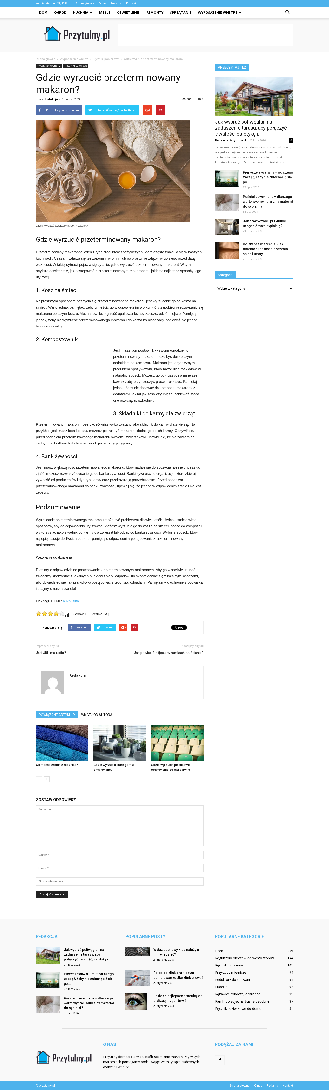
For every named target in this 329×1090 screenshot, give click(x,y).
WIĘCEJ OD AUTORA (96, 715)
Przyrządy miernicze (230, 972)
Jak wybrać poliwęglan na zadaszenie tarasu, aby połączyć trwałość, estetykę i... (251, 128)
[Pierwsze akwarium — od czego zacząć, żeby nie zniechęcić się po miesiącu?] (227, 178)
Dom (43, 12)
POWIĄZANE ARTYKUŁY (57, 715)
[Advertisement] (205, 35)
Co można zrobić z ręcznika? (57, 765)
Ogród (60, 12)
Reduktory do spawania (233, 979)
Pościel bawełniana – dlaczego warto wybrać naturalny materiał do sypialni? (268, 201)
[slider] (50, 613)
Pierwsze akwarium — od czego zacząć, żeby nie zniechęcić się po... (268, 177)
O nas (102, 3)
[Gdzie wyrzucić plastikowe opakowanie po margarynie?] (177, 743)
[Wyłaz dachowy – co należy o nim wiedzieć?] (137, 951)
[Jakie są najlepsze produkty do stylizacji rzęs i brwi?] (136, 1001)
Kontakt (131, 3)
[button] (287, 12)
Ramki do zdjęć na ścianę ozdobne (242, 1001)
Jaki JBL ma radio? (51, 653)
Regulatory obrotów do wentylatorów (244, 958)
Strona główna (85, 3)
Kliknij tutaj (71, 601)
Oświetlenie (128, 12)
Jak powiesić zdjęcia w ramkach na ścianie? (169, 653)
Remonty (154, 12)
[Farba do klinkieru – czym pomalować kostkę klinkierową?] (137, 978)
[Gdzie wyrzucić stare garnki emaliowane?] (119, 743)
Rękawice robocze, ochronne (237, 994)
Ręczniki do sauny (229, 965)
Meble (104, 12)
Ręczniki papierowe (76, 65)
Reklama (116, 3)
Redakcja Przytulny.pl (230, 140)
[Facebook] (220, 1060)
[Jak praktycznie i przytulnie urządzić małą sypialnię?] (227, 227)
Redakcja (51, 99)
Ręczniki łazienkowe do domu (238, 1008)
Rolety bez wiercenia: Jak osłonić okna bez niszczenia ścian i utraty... (265, 249)
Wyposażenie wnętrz (217, 12)
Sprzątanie (180, 12)
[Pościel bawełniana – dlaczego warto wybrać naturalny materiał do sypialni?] (227, 202)
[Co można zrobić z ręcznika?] (62, 743)
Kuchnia (80, 12)
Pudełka (221, 987)
